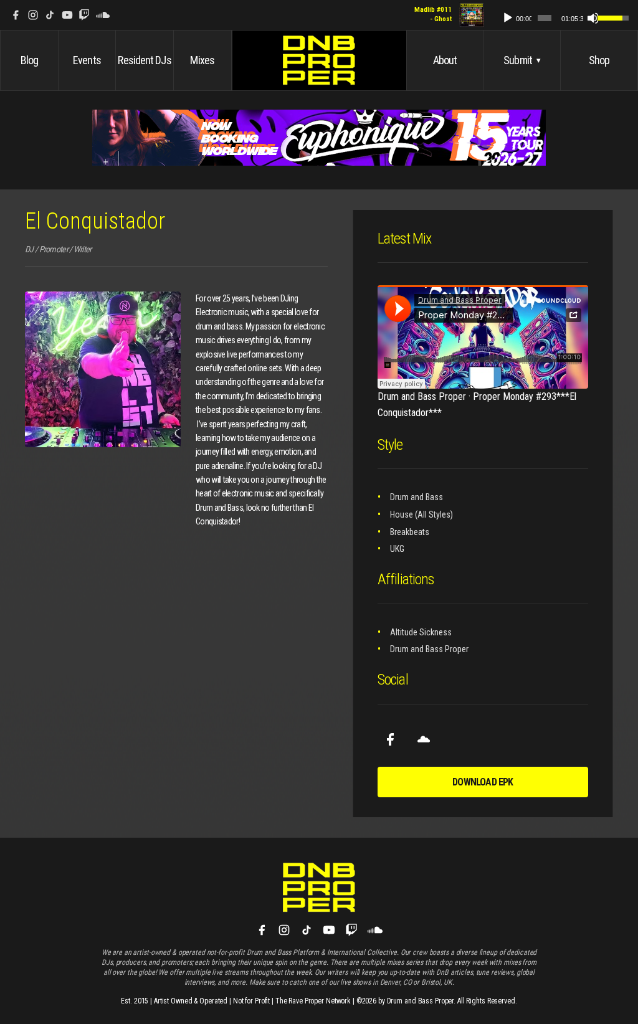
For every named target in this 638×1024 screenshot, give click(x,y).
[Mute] (593, 18)
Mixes (202, 60)
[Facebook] (15, 15)
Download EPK (482, 782)
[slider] (544, 18)
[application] (560, 15)
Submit (521, 60)
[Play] (508, 18)
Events (87, 60)
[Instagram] (33, 15)
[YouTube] (67, 15)
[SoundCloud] (103, 15)
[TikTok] (49, 15)
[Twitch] (84, 15)
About (445, 60)
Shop (599, 60)
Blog (29, 60)
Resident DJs (144, 60)
